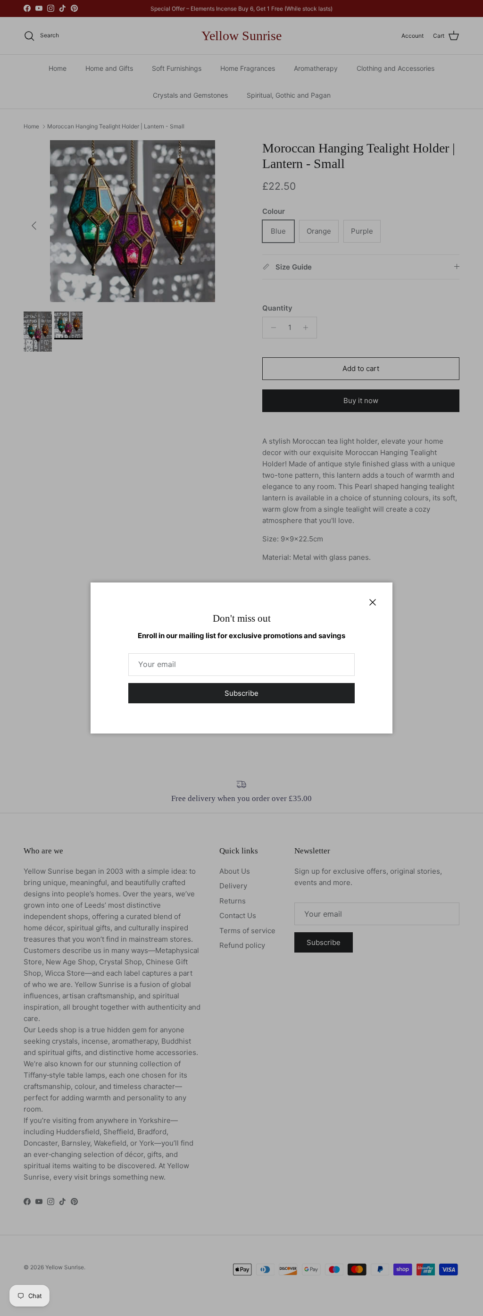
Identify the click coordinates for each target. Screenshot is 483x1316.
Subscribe (241, 693)
